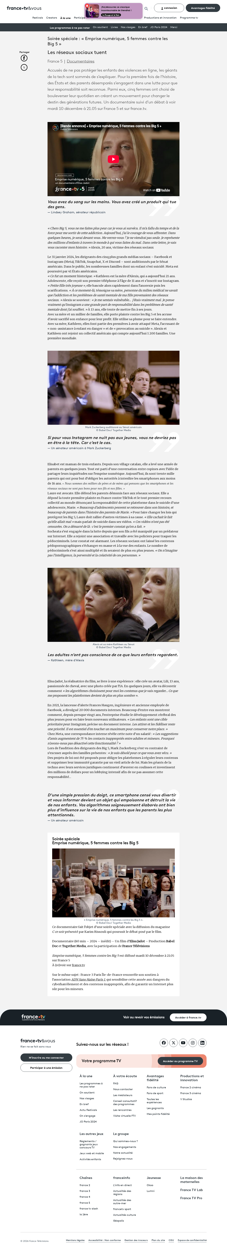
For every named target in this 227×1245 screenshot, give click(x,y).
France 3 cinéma (190, 1093)
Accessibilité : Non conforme (104, 1240)
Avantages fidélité (203, 8)
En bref (142, 27)
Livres (114, 27)
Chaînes (86, 1177)
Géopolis (118, 1221)
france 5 (85, 1203)
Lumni (151, 1191)
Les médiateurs (122, 1095)
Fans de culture (156, 1087)
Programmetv (189, 18)
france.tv (78, 965)
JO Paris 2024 (158, 27)
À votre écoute (125, 1075)
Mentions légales (75, 1240)
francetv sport (122, 1209)
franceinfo (121, 1177)
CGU (171, 1240)
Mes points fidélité (158, 1114)
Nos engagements (124, 1147)
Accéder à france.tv (188, 1017)
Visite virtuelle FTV (124, 1116)
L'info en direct (122, 1185)
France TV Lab (191, 1189)
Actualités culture (124, 1215)
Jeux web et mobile (92, 1153)
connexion (170, 7)
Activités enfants (90, 1159)
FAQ (115, 1083)
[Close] (142, 3)
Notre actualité (123, 1153)
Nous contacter (123, 1089)
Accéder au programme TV (180, 1061)
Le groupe (121, 1133)
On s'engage (87, 1116)
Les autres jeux (91, 1133)
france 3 (85, 1191)
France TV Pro (191, 1197)
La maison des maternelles (191, 1179)
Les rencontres (122, 1110)
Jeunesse (154, 1177)
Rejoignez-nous (122, 1159)
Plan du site (158, 1240)
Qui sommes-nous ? (125, 1141)
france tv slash (89, 1208)
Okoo (150, 1185)
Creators (51, 18)
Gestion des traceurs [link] (136, 1240)
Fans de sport (155, 1093)
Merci (173, 27)
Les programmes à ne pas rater (70, 27)
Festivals (37, 18)
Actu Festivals (88, 1110)
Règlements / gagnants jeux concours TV (89, 1144)
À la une (65, 18)
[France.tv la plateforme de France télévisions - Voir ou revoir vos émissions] (33, 1017)
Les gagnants (155, 1108)
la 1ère (84, 1214)
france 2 (85, 1185)
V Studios (186, 1099)
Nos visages (128, 27)
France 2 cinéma (190, 1087)
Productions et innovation (160, 18)
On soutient (100, 27)
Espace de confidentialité (192, 1240)
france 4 (85, 1197)
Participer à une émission (46, 1067)
